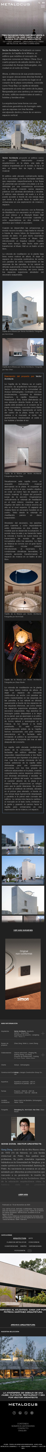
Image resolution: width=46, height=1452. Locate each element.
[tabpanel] (23, 1289)
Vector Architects (10, 50)
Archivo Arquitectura (23, 1325)
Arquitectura (19, 1238)
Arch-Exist (28, 1110)
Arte (31, 1238)
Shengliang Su (19, 1110)
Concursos (34, 1242)
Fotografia (20, 1250)
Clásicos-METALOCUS (16, 1242)
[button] (4, 1289)
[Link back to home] (15, 4)
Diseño (23, 1246)
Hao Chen (36, 1110)
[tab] (19, 1238)
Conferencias (11, 1246)
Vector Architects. (20, 1031)
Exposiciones (35, 1246)
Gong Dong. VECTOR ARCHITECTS (21, 1144)
